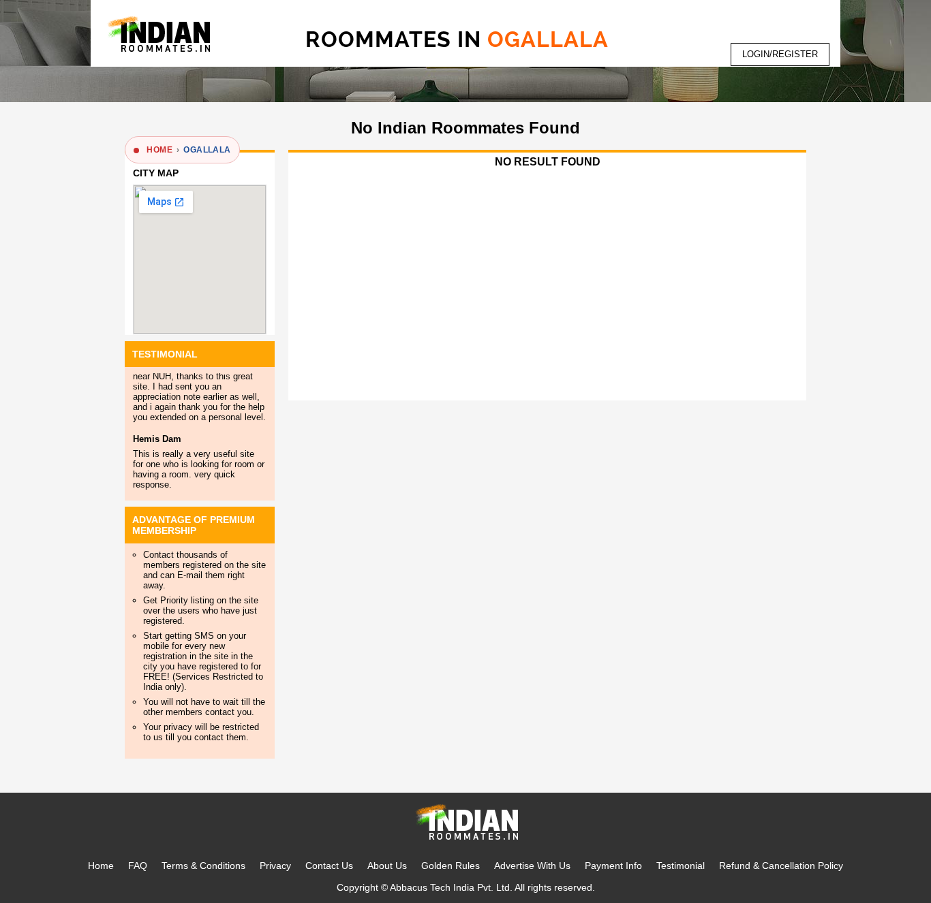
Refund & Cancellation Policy (781, 865)
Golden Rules (450, 865)
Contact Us (329, 865)
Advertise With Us (532, 865)
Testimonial (680, 865)
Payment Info (613, 865)
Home (101, 865)
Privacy (275, 865)
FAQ (137, 865)
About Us (387, 865)
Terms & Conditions (203, 865)
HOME (159, 150)
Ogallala (206, 150)
